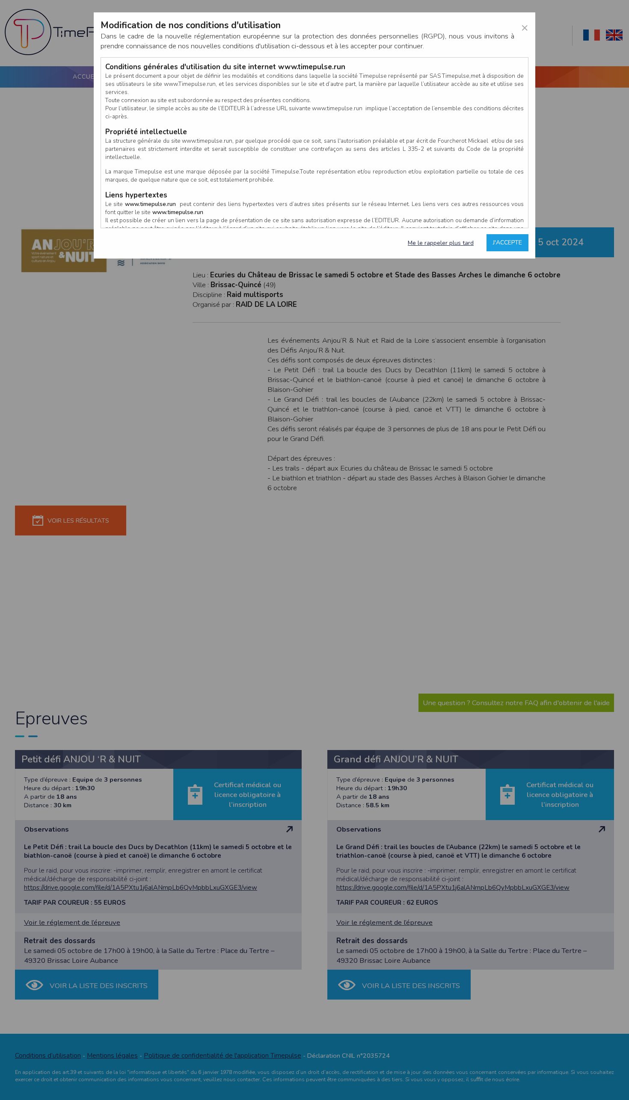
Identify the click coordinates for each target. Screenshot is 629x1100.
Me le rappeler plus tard (441, 243)
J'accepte (507, 242)
